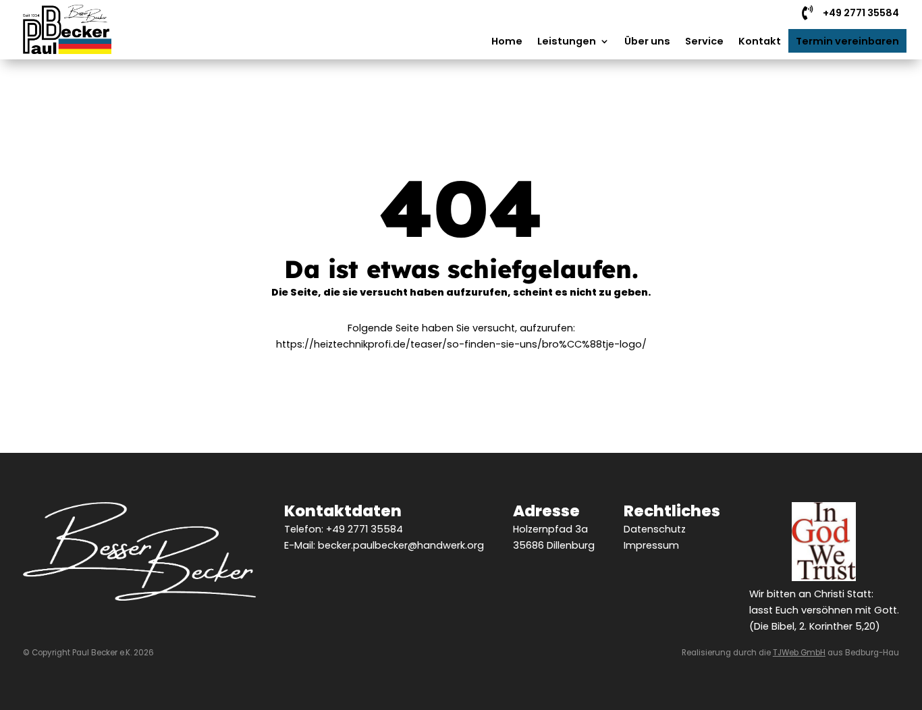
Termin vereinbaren (847, 41)
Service (704, 41)
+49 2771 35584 (364, 529)
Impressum (651, 545)
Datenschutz (655, 529)
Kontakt (759, 41)
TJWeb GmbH (799, 652)
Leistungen (566, 41)
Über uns (647, 41)
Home (506, 41)
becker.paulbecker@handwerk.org (401, 545)
